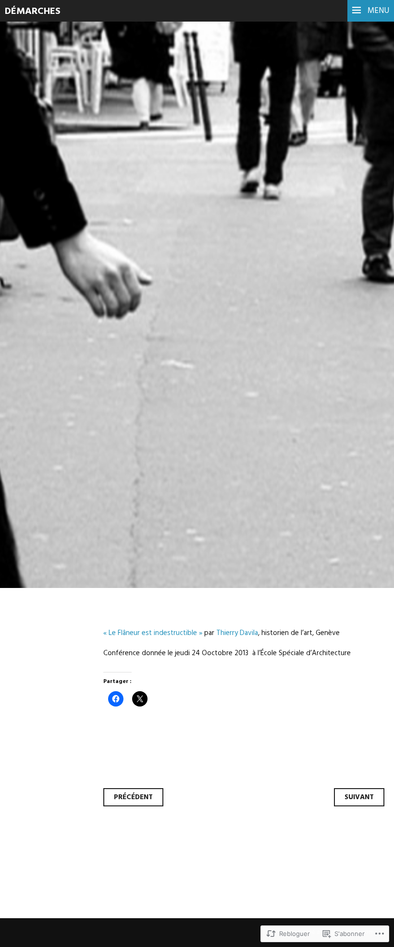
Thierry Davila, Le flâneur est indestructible (131, 191)
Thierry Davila (237, 633)
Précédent (133, 797)
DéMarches (33, 11)
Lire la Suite (44, 266)
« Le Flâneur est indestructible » (152, 633)
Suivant (359, 797)
